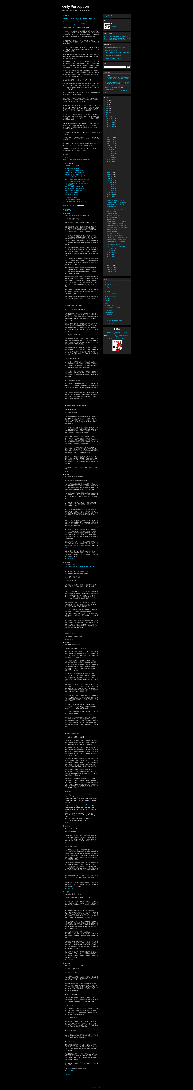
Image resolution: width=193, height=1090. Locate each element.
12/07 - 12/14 (110, 124)
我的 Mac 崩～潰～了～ (112, 229)
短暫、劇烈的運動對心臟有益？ (73, 199)
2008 (107, 116)
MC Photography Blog (110, 323)
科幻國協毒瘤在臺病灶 (110, 312)
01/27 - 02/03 (110, 265)
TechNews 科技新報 (109, 305)
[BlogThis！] (79, 205)
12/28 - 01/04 (110, 118)
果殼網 (106, 303)
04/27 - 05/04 (110, 190)
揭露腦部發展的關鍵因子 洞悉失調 (115, 213)
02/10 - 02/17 (110, 261)
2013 (107, 106)
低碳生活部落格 (108, 314)
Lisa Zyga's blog (109, 284)
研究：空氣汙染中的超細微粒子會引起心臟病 (77, 179)
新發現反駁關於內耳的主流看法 (114, 244)
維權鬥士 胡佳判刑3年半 (112, 211)
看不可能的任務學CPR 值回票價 (73, 174)
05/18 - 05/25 (110, 184)
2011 (107, 110)
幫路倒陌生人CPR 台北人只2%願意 (74, 170)
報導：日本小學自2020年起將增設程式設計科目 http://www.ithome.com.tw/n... (116, 86)
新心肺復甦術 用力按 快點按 (72, 169)
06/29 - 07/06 (110, 172)
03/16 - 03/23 (110, 250)
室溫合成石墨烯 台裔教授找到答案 (113, 58)
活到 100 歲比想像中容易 (71, 194)
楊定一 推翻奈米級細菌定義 (113, 233)
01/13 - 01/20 (110, 269)
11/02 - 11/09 (110, 135)
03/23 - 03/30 (110, 248)
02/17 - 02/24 (110, 259)
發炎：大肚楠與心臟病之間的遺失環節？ (75, 181)
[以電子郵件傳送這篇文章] (78, 205)
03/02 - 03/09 (110, 254)
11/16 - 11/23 (110, 131)
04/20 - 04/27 (110, 192)
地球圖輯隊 (107, 291)
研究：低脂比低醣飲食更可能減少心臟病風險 (77, 183)
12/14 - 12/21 (110, 122)
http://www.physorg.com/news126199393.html (76, 24)
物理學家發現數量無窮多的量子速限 (113, 56)
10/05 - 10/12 (110, 143)
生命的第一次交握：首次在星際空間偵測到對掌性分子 (117, 53)
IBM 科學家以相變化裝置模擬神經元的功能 (115, 47)
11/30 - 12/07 (110, 126)
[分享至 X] (80, 205)
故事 (106, 282)
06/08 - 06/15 (110, 178)
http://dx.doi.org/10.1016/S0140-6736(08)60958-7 (79, 804)
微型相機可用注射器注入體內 (111, 50)
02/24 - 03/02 (110, 257)
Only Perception (75, 6)
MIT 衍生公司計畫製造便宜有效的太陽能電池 (117, 238)
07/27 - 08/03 (110, 164)
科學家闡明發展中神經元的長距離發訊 (116, 242)
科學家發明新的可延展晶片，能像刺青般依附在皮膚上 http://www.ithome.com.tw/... (117, 83)
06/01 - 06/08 (110, 180)
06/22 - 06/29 (110, 174)
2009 (107, 114)
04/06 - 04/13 (110, 197)
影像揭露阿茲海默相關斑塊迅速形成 (115, 200)
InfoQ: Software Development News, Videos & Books (116, 317)
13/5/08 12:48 (69, 639)
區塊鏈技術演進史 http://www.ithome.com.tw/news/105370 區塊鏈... (116, 91)
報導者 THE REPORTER (110, 296)
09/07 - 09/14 (110, 151)
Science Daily (108, 289)
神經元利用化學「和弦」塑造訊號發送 (116, 246)
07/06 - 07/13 (110, 170)
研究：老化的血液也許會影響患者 (74, 187)
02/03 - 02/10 (110, 263)
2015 (107, 102)
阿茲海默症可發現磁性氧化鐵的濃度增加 (116, 202)
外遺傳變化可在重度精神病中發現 (115, 223)
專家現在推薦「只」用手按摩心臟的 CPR (116, 225)
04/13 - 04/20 (110, 194)
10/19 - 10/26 (110, 139)
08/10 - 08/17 (110, 159)
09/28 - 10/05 (110, 145)
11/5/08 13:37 (69, 471)
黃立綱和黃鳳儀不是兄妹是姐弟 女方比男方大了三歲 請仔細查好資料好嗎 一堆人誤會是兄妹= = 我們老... (117, 78)
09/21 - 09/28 (110, 147)
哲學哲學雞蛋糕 (108, 310)
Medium (107, 300)
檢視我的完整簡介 (115, 26)
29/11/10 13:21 (69, 1071)
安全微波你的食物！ (111, 219)
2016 (107, 100)
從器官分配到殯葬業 (111, 207)
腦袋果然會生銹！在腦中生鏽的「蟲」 (116, 205)
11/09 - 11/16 (110, 133)
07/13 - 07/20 (110, 168)
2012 (107, 108)
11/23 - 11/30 (110, 129)
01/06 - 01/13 (110, 271)
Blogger (99, 1087)
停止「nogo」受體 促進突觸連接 (114, 235)
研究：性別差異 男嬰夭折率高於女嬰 (74, 190)
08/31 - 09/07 (110, 153)
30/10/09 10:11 (69, 888)
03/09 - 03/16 (110, 252)
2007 (107, 274)
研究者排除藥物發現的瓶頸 (113, 217)
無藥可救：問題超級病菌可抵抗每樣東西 (116, 221)
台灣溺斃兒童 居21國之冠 (71, 192)
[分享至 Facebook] (82, 205)
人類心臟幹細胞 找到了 (71, 198)
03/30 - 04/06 (110, 199)
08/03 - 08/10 (110, 162)
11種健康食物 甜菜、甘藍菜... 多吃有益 (75, 201)
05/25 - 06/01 (110, 182)
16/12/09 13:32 (69, 960)
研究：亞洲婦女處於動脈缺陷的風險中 (75, 188)
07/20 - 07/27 (110, 166)
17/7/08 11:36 (69, 823)
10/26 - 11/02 (110, 137)
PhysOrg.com (108, 287)
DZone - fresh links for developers (113, 320)
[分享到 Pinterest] (83, 205)
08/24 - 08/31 (110, 155)
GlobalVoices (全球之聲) (110, 298)
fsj (65, 213)
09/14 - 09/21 (110, 149)
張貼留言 (67, 1074)
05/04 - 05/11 (110, 188)
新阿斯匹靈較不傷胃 (70, 185)
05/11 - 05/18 (110, 186)
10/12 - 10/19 (110, 141)
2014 (107, 104)
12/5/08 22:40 (69, 559)
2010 (107, 112)
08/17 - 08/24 (110, 157)
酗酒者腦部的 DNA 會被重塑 (113, 215)
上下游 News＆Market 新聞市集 (112, 307)
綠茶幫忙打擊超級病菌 (112, 231)
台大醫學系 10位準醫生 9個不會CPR (74, 172)
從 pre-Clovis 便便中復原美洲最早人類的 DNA (118, 209)
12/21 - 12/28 (110, 120)
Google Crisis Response (110, 16)
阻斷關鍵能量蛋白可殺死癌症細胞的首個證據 (117, 227)
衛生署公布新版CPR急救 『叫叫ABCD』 (75, 176)
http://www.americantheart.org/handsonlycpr (76, 159)
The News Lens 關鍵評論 (111, 293)
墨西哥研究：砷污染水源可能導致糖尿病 (116, 240)
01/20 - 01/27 (110, 267)
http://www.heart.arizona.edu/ (72, 165)
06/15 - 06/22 (110, 176)
